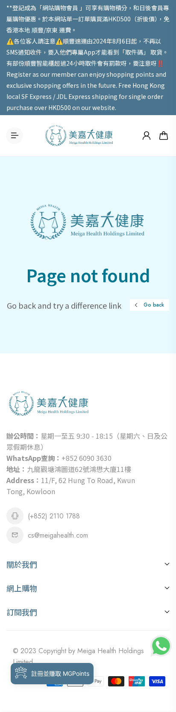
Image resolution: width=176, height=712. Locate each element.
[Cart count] (163, 135)
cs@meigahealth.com (58, 535)
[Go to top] (161, 669)
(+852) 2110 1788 (54, 516)
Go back (154, 305)
